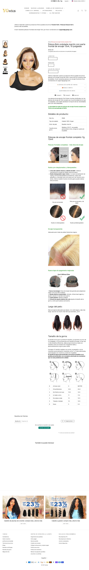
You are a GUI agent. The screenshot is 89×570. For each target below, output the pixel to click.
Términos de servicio (8, 543)
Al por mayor (55, 13)
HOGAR (26, 8)
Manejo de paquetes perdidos (38, 551)
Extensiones (48, 10)
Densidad (51, 62)
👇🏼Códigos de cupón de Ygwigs (67, 84)
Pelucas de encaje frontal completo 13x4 (61, 42)
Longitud (51, 56)
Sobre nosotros (6, 539)
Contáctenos (6, 536)
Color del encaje (54, 69)
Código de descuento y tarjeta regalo (40, 545)
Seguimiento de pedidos (37, 536)
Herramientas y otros (38, 13)
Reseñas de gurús (7, 549)
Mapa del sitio (6, 551)
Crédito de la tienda (35, 543)
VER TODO (23, 523)
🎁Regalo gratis (67, 87)
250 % (51, 65)
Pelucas (59, 10)
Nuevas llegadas (37, 8)
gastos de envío (54, 51)
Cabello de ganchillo (55, 8)
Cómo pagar (34, 539)
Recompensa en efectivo (65, 539)
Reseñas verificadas (7, 547)
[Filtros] (62, 421)
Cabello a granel (33, 10)
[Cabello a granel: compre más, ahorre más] (65, 507)
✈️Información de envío (67, 90)
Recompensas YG (63, 536)
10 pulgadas (52, 58)
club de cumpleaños (64, 541)
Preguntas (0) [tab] (25, 421)
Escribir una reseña (44, 427)
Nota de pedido (34, 541)
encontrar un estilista (36, 553)
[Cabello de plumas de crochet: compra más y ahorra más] (23, 507)
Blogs (4, 545)
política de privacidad (8, 541)
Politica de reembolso (36, 549)
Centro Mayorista (63, 543)
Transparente (53, 71)
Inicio (49, 42)
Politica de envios (35, 547)
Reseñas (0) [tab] (18, 421)
